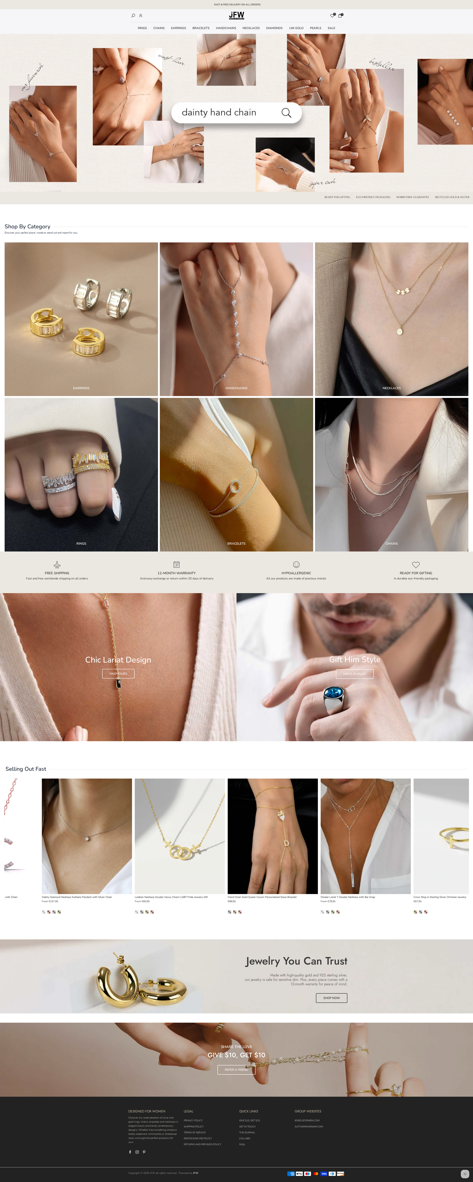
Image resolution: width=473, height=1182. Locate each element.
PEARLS (315, 28)
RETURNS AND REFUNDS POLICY (202, 1144)
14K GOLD (296, 28)
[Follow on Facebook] (130, 1152)
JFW (195, 1173)
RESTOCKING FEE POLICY (198, 1138)
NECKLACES (251, 28)
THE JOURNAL (247, 1132)
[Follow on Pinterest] (144, 1152)
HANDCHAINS (226, 28)
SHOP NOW (331, 998)
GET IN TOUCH (247, 1126)
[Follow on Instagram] (137, 1152)
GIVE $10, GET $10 (249, 1120)
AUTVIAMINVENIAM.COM (309, 1126)
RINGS (142, 28)
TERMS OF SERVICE (195, 1132)
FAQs (242, 1144)
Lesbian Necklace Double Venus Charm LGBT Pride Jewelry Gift (171, 897)
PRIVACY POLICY (193, 1120)
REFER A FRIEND (236, 1070)
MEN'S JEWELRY (354, 674)
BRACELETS (201, 28)
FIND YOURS (118, 674)
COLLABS (244, 1138)
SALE (331, 28)
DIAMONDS (274, 28)
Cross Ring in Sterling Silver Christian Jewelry (440, 897)
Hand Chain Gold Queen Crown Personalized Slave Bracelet (262, 897)
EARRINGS (178, 28)
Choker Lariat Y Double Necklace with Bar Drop (348, 897)
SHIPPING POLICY (194, 1126)
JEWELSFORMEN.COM (307, 1120)
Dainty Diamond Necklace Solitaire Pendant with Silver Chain (77, 897)
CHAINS (159, 28)
